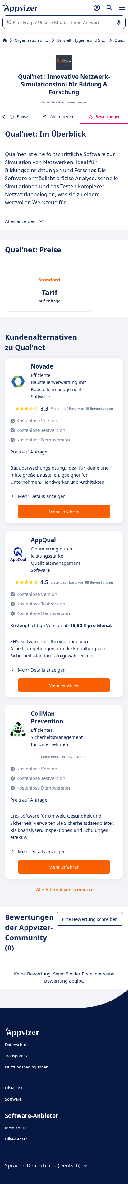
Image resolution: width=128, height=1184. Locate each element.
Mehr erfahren (64, 511)
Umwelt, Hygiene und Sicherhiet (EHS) (82, 40)
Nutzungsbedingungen (26, 1067)
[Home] (4, 40)
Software (13, 1099)
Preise (22, 116)
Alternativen (61, 116)
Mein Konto (16, 1128)
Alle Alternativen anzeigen (64, 889)
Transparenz (16, 1056)
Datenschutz (16, 1044)
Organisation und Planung (32, 40)
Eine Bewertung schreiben (90, 919)
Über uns (13, 1088)
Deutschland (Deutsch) (53, 1165)
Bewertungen (108, 116)
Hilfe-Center (16, 1139)
